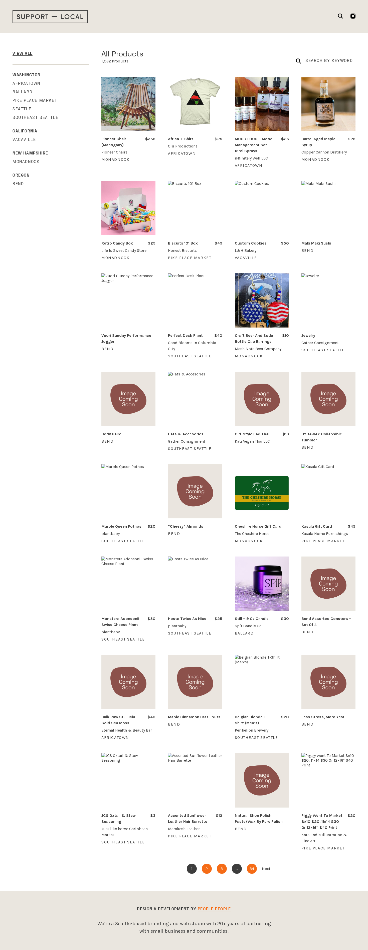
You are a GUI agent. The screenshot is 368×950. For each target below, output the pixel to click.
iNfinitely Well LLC (251, 158)
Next (266, 868)
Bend (18, 184)
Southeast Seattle (35, 118)
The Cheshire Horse (252, 533)
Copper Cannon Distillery (324, 152)
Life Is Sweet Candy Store (123, 250)
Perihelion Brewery (251, 730)
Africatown (26, 84)
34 (252, 868)
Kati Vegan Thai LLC (252, 441)
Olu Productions (183, 146)
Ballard (22, 92)
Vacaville (24, 140)
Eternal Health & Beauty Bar (126, 730)
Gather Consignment (320, 342)
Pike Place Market (35, 101)
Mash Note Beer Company (258, 348)
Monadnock (26, 162)
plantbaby (110, 533)
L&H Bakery (245, 250)
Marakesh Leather (184, 828)
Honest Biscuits (182, 250)
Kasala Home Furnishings (324, 533)
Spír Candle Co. (248, 625)
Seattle (22, 109)
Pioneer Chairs (114, 152)
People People (214, 909)
